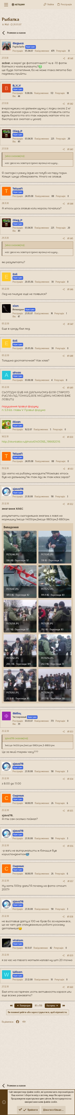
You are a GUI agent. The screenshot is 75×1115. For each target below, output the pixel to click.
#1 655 (70, 810)
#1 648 (70, 356)
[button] (6, 4)
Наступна (51, 1005)
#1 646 (70, 289)
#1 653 (70, 731)
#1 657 (70, 881)
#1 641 (70, 58)
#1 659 (70, 955)
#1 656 (70, 846)
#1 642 (70, 103)
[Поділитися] (64, 58)
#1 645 (70, 238)
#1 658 (70, 916)
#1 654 (70, 779)
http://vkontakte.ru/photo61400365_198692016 (31, 441)
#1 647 (70, 324)
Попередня (24, 1005)
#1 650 (70, 437)
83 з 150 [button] (38, 1005)
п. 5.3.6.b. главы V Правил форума (23, 410)
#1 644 (70, 203)
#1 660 (70, 987)
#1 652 (70, 504)
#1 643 (70, 149)
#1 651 (70, 469)
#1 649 (70, 387)
